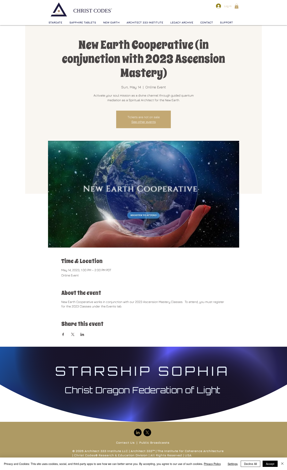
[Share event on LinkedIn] (82, 334)
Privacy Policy (212, 464)
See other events (143, 121)
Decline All (250, 464)
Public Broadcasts (154, 442)
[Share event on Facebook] (63, 334)
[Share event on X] (73, 334)
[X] (147, 432)
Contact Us (125, 442)
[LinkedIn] (138, 432)
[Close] (282, 464)
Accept (270, 464)
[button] (236, 6)
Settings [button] (233, 464)
